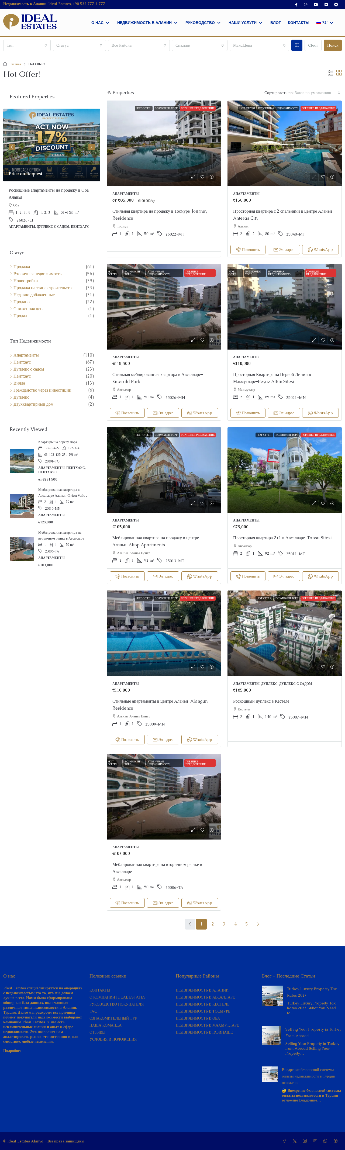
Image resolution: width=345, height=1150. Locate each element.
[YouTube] (316, 1141)
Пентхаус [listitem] (22, 362)
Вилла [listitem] (19, 383)
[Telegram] (337, 1141)
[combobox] (27, 45)
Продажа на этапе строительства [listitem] (43, 287)
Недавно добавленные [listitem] (34, 294)
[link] (164, 143)
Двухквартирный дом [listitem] (33, 404)
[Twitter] (296, 1141)
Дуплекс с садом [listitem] (28, 369)
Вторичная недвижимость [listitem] (37, 273)
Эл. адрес (286, 249)
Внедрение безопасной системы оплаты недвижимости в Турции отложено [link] (308, 1076)
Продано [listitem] (21, 301)
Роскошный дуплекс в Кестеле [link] (261, 701)
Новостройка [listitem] (25, 280)
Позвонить (251, 249)
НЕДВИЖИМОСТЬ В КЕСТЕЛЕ (203, 1004)
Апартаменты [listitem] (26, 355)
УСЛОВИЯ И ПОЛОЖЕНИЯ (113, 1039)
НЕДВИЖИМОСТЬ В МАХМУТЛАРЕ (207, 1025)
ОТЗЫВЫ (97, 1032)
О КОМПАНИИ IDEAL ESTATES (117, 997)
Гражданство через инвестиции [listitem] (42, 390)
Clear (313, 45)
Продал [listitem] (20, 315)
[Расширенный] (296, 45)
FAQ (93, 1011)
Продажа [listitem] (21, 266)
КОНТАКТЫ (99, 990)
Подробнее (12, 1050)
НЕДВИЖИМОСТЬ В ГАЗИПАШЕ (204, 1032)
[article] (51, 172)
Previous (12, 147)
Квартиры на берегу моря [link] (57, 442)
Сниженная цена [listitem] (28, 308)
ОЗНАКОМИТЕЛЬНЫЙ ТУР (113, 1018)
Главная (15, 64)
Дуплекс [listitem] (21, 397)
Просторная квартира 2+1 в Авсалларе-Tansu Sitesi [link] (282, 538)
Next (91, 147)
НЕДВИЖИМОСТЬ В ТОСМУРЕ (203, 1011)
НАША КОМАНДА (105, 1025)
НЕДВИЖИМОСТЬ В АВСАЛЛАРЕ (205, 997)
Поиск (332, 45)
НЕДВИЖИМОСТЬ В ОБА (198, 1018)
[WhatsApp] (326, 1141)
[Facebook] (285, 1141)
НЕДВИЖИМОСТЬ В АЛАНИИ (202, 990)
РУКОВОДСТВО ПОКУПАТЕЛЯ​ (116, 1004)
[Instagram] (306, 1141)
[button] (330, 73)
